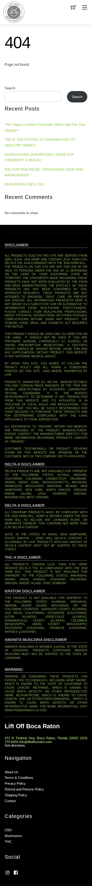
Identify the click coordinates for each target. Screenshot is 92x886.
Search (10, 88)
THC (8, 841)
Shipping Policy (16, 795)
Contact (10, 801)
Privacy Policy (15, 783)
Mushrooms (13, 836)
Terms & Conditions (19, 778)
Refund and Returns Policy (24, 789)
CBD (8, 830)
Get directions (15, 745)
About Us (11, 772)
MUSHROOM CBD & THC (24, 184)
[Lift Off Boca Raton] (14, 12)
